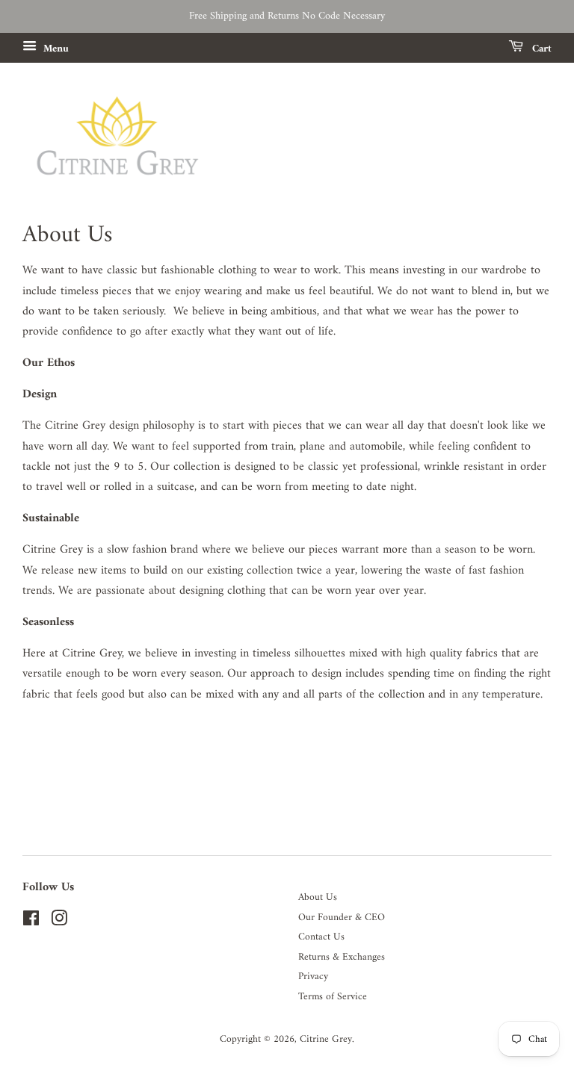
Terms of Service (332, 997)
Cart (540, 49)
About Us (317, 898)
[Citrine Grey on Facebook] (31, 922)
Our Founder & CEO (341, 918)
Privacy (313, 977)
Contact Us (321, 937)
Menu (54, 49)
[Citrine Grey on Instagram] (59, 922)
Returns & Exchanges (341, 957)
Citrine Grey (326, 1040)
